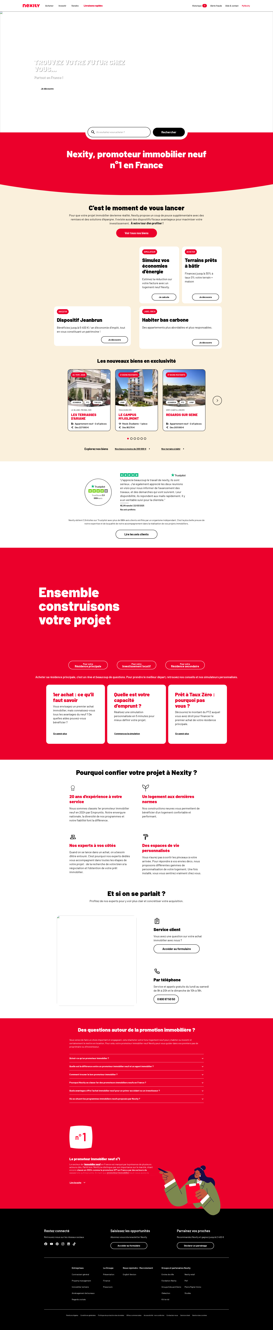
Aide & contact (231, 6)
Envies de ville (168, 1274)
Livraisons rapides (93, 5)
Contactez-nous (172, 1315)
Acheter (49, 5)
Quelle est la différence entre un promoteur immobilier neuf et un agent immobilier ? (111, 1066)
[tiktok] (74, 1244)
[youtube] (51, 1244)
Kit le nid (165, 1299)
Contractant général (80, 1274)
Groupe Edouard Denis (171, 1287)
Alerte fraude (216, 6)
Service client (185, 1315)
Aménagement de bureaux (83, 1293)
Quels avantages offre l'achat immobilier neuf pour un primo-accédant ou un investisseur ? (114, 1090)
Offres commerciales (133, 1315)
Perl (186, 1280)
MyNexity (246, 6)
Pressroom (108, 1287)
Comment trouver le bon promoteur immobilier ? (93, 1074)
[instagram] (63, 1244)
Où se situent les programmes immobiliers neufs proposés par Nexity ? (104, 1098)
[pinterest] (57, 1244)
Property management (81, 1280)
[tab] (128, 438)
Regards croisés (79, 1299)
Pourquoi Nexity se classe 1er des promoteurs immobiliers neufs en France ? (107, 1082)
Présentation (108, 1274)
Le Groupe (108, 1267)
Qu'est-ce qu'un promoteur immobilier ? (89, 1058)
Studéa (188, 1293)
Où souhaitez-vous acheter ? (110, 132)
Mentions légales (72, 1315)
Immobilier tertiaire (80, 1287)
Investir (62, 5)
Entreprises (78, 1267)
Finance (106, 1280)
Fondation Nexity (169, 1280)
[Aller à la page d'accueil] (31, 5)
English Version (129, 1274)
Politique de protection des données (111, 1315)
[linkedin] (68, 1244)
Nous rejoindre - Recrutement (138, 1267)
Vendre (75, 5)
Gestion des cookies (199, 1315)
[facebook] (45, 1244)
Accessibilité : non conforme (154, 1315)
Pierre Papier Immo (193, 1287)
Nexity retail (190, 1274)
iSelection (166, 1293)
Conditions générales (88, 1315)
